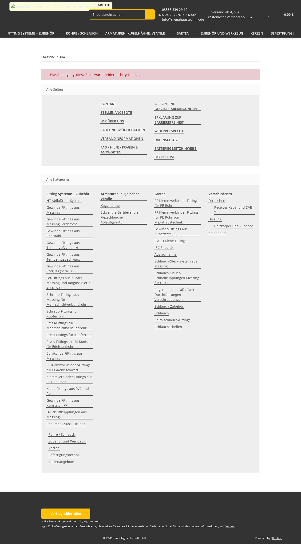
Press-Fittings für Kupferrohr (69, 335)
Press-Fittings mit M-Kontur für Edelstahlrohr (68, 344)
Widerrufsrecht (168, 131)
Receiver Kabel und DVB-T (233, 210)
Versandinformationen (122, 138)
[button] (259, 14)
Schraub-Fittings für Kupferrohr (62, 313)
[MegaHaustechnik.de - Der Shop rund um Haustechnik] (60, 6)
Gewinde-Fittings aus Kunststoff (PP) (171, 231)
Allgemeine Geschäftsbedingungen (175, 106)
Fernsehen (217, 200)
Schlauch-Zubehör (168, 306)
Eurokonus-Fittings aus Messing (65, 355)
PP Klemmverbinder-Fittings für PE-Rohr (176, 203)
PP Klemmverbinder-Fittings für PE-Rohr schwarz (69, 367)
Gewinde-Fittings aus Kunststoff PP (63, 402)
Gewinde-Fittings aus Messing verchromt (63, 221)
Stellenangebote (116, 112)
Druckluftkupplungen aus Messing (67, 414)
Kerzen (53, 448)
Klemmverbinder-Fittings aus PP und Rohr (69, 379)
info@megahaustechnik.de (183, 19)
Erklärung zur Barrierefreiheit (169, 120)
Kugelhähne (110, 205)
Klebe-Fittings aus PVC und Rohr (68, 391)
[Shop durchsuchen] (150, 14)
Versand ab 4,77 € (225, 12)
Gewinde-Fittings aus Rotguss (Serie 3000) (63, 268)
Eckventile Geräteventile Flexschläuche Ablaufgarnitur (120, 217)
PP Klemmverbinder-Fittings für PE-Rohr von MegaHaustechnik (176, 217)
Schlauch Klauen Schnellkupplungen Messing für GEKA (176, 278)
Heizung (215, 219)
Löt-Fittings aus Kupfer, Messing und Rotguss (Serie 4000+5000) (68, 283)
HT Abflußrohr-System (64, 200)
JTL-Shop (276, 538)
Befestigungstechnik (64, 455)
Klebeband (217, 233)
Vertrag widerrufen (66, 513)
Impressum (164, 157)
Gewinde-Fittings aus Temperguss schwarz (63, 257)
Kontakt (108, 104)
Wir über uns (112, 121)
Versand (94, 521)
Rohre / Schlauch (61, 434)
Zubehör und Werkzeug (67, 441)
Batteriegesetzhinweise (175, 148)
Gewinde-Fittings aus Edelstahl (63, 233)
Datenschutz (166, 139)
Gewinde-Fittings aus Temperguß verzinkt (63, 245)
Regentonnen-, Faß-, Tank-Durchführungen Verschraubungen (174, 294)
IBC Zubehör (164, 247)
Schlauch (161, 313)
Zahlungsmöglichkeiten (123, 130)
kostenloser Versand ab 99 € (230, 17)
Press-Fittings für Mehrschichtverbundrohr (67, 325)
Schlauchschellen (168, 327)
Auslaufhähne (165, 254)
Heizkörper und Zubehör (233, 226)
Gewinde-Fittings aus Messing (63, 210)
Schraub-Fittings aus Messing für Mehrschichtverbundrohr (67, 299)
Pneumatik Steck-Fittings (66, 424)
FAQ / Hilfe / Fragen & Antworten (119, 149)
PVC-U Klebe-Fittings (170, 241)
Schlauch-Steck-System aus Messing (175, 263)
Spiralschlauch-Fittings (172, 320)
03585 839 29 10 (177, 11)
